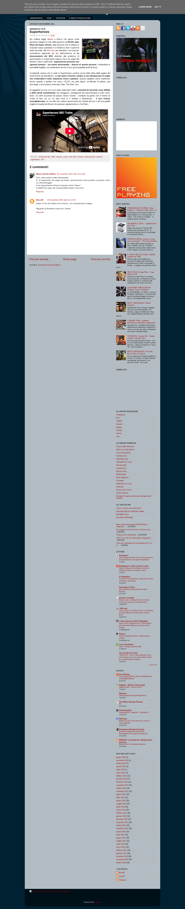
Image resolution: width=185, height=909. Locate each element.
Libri (117, 436)
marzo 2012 (120, 810)
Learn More (145, 7)
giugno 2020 (121, 757)
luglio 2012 (120, 797)
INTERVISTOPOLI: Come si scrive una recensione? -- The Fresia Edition (142, 240)
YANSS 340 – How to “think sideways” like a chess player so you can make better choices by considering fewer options (135, 657)
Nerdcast (122, 693)
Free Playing (124, 674)
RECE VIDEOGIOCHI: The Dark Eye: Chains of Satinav (140, 352)
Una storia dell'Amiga (124, 517)
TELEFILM (60, 18)
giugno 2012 (121, 801)
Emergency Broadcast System (131, 729)
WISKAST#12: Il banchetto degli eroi (132, 744)
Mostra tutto (153, 665)
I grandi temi (121, 468)
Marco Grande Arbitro (46, 174)
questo (50, 39)
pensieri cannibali (126, 598)
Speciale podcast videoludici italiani (130, 511)
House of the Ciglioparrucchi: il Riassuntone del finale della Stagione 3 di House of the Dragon (135, 625)
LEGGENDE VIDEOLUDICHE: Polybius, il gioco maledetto (139, 289)
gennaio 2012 (121, 816)
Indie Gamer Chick (127, 587)
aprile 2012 (120, 807)
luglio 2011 (120, 835)
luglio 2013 (120, 770)
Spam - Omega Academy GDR (130, 647)
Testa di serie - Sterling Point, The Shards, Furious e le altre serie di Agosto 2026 (134, 601)
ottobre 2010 (121, 863)
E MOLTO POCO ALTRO (80, 18)
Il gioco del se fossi (124, 490)
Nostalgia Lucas (122, 514)
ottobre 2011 (121, 825)
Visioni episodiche (123, 453)
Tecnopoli (120, 481)
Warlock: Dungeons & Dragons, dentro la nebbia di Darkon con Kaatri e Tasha (134, 569)
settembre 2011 (122, 828)
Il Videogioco (124, 577)
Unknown (122, 880)
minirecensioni (89, 157)
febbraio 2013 (121, 776)
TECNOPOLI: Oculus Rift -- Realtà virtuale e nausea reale (141, 337)
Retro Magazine (122, 477)
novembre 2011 (122, 822)
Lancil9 (121, 876)
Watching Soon (122, 459)
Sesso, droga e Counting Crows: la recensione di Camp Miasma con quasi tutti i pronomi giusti (136, 613)
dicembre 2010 (122, 856)
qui (57, 53)
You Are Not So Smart (128, 653)
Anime (118, 433)
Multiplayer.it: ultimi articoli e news (134, 566)
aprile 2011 (120, 844)
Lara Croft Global (126, 644)
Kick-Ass (51, 50)
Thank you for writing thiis (126, 535)
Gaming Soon (121, 456)
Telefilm (119, 421)
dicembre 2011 (122, 819)
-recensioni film (44, 157)
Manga (118, 427)
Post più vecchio (100, 259)
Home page (70, 259)
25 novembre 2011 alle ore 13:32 (61, 200)
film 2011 (73, 157)
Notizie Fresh (121, 471)
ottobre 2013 (121, 763)
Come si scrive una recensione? (128, 508)
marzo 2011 (120, 847)
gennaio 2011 (121, 853)
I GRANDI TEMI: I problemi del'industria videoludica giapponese (141, 322)
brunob (59, 157)
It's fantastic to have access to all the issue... (134, 530)
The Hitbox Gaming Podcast (131, 702)
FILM (49, 18)
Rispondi (40, 192)
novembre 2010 (122, 859)
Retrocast (123, 719)
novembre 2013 (122, 760)
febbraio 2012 (121, 813)
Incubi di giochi (122, 493)
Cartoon (119, 430)
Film (118, 418)
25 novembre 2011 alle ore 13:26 (71, 174)
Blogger (97, 902)
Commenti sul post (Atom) (49, 265)
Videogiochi (120, 415)
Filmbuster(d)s (125, 710)
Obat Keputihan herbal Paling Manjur (132, 696)
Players (122, 634)
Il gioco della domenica (125, 446)
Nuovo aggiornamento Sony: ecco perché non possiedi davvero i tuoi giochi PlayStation (136, 559)
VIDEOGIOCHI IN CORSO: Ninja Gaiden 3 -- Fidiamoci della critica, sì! (142, 209)
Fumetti (119, 424)
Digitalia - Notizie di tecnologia (132, 685)
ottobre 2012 (121, 788)
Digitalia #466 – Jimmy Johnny (130, 687)
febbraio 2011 (121, 850)
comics (65, 157)
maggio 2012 (121, 804)
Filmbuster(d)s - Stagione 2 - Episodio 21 (134, 712)
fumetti (80, 157)
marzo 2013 (120, 773)
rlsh (42, 160)
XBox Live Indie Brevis (125, 450)
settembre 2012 (122, 791)
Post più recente (39, 259)
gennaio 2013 (121, 779)
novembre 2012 (122, 785)
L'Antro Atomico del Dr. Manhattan (133, 621)
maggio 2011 (121, 841)
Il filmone (119, 487)
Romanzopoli (121, 465)
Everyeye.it (123, 555)
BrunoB (39, 200)
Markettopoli (121, 474)
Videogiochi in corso (124, 462)
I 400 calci (123, 608)
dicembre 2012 (122, 782)
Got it (157, 7)
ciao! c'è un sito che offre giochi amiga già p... (134, 538)
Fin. (120, 704)
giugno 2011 (121, 838)
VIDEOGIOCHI (36, 18)
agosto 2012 (121, 794)
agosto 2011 (121, 832)
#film (53, 157)
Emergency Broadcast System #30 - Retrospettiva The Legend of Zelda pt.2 (133, 732)
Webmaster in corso (124, 484)
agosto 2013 (121, 766)
